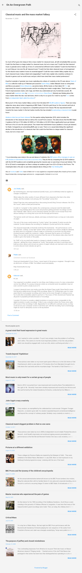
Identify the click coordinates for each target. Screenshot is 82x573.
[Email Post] (7, 181)
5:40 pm (16, 270)
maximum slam (20, 93)
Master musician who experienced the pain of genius (27, 494)
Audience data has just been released (18, 117)
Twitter (21, 171)
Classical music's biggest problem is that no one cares (28, 424)
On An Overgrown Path (18, 4)
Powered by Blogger (41, 568)
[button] (75, 14)
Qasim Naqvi (46, 84)
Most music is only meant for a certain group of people (28, 377)
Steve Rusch (39, 93)
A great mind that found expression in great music (26, 330)
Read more (72, 348)
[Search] (79, 5)
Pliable (16, 255)
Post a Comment (13, 315)
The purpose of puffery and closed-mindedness (25, 541)
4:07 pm (16, 249)
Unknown (17, 276)
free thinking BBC (57, 167)
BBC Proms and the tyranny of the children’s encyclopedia (29, 471)
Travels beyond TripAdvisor (17, 354)
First (66, 86)
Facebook (13, 171)
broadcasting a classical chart (61, 110)
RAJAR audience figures (57, 103)
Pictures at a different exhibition (19, 447)
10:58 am (17, 310)
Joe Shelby (17, 189)
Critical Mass (11, 517)
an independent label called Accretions (21, 98)
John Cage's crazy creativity (17, 401)
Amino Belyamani (26, 86)
